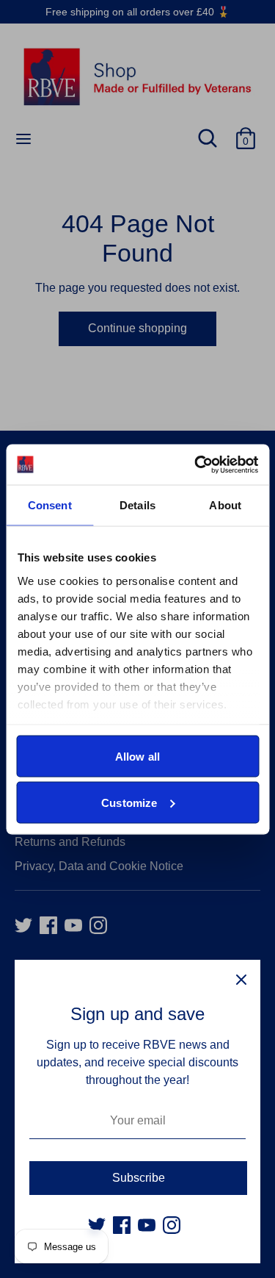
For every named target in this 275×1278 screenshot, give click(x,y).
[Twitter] (97, 1225)
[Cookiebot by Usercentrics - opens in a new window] (195, 464)
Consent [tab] (50, 505)
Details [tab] (137, 505)
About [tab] (225, 505)
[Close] (241, 979)
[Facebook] (122, 1225)
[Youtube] (146, 1225)
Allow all (137, 756)
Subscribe (138, 1177)
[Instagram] (171, 1225)
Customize (129, 802)
